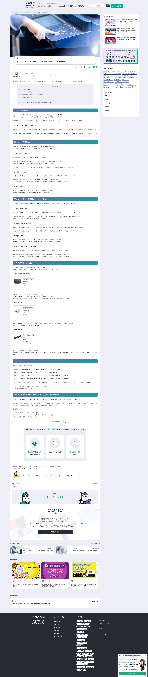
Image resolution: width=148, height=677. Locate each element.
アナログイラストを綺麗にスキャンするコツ (32, 94)
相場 (130, 87)
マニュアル (117, 81)
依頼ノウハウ (108, 99)
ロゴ (116, 83)
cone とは (101, 625)
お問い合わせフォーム (54, 421)
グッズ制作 (107, 79)
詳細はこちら (55, 531)
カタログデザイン (108, 77)
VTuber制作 (117, 73)
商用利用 (134, 85)
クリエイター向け (131, 77)
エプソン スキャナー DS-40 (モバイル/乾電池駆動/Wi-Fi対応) (29, 336)
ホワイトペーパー (108, 81)
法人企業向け (108, 87)
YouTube (106, 75)
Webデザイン (125, 73)
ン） (63, 399)
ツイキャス (115, 79)
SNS (105, 73)
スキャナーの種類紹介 (27, 92)
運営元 (100, 628)
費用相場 (81, 6)
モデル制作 (125, 81)
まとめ (23, 100)
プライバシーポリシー (104, 623)
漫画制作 (73, 6)
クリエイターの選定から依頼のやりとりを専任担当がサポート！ (37, 102)
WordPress (134, 73)
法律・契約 (117, 87)
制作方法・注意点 (108, 85)
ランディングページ (109, 83)
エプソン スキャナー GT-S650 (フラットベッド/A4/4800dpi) (28, 309)
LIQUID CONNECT (143, 675)
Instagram (121, 71)
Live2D (132, 71)
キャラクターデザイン (119, 77)
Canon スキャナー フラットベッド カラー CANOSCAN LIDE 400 (28, 279)
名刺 (128, 85)
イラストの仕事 (58, 636)
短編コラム (41, 6)
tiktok (110, 73)
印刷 (123, 85)
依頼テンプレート (124, 83)
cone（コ (53, 399)
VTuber (63, 6)
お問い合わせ (116, 6)
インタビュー (128, 75)
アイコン (113, 75)
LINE (127, 71)
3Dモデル (114, 71)
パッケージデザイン (124, 79)
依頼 (52, 6)
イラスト (15, 487)
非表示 (56, 86)
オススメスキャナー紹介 (27, 97)
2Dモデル (106, 71)
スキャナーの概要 (26, 89)
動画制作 (117, 85)
